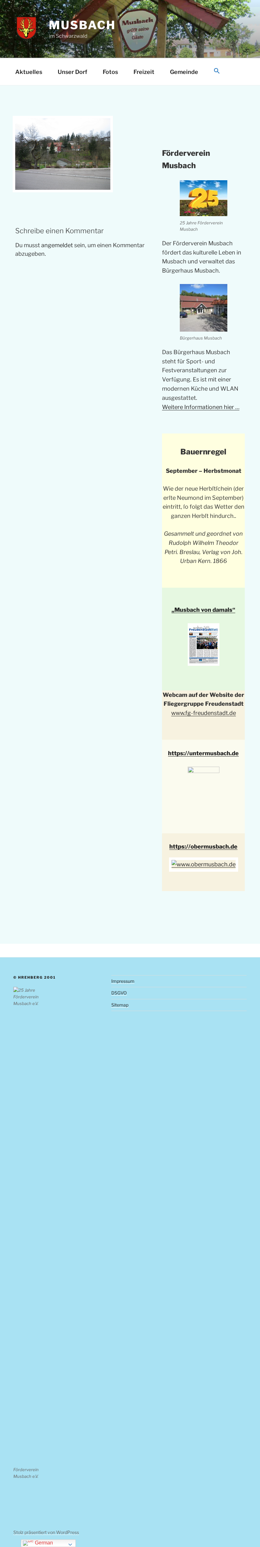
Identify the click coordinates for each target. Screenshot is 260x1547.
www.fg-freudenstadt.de (203, 713)
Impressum (122, 981)
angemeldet (57, 245)
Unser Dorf (72, 72)
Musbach (82, 25)
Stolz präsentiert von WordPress (46, 1532)
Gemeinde (184, 72)
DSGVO (119, 992)
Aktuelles (28, 72)
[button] (216, 71)
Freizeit (143, 72)
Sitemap (119, 1005)
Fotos (110, 72)
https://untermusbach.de (203, 753)
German (43, 1542)
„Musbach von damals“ (203, 609)
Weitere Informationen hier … (200, 407)
